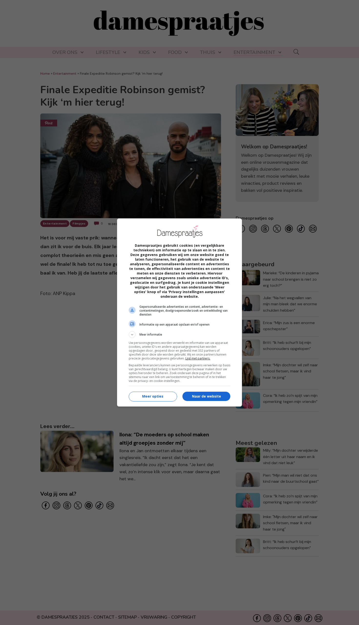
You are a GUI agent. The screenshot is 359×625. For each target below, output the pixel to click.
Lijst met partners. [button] (197, 358)
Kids (144, 52)
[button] (179, 334)
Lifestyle (108, 52)
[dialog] (179, 312)
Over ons (64, 52)
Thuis (207, 52)
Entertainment (254, 52)
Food (175, 52)
